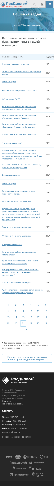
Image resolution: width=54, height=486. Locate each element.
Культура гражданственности (15, 64)
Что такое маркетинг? (12, 143)
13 (8, 317)
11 (38, 311)
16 (30, 317)
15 (23, 317)
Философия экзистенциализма (16, 201)
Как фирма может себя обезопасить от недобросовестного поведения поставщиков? (20, 272)
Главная (17, 25)
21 (23, 323)
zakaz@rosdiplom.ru (11, 432)
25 (27, 329)
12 (46, 311)
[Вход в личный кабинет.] (42, 4)
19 (8, 323)
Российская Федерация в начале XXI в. (19, 90)
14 (16, 317)
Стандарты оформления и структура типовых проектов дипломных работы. (27, 358)
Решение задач (9, 82)
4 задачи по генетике (12, 245)
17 (38, 317)
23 (38, 323)
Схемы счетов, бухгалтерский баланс (19, 134)
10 (30, 311)
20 (16, 323)
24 (45, 323)
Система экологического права (16, 282)
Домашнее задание (11, 175)
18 (45, 317)
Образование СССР (11, 99)
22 (30, 323)
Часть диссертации (31, 25)
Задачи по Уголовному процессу (17, 227)
